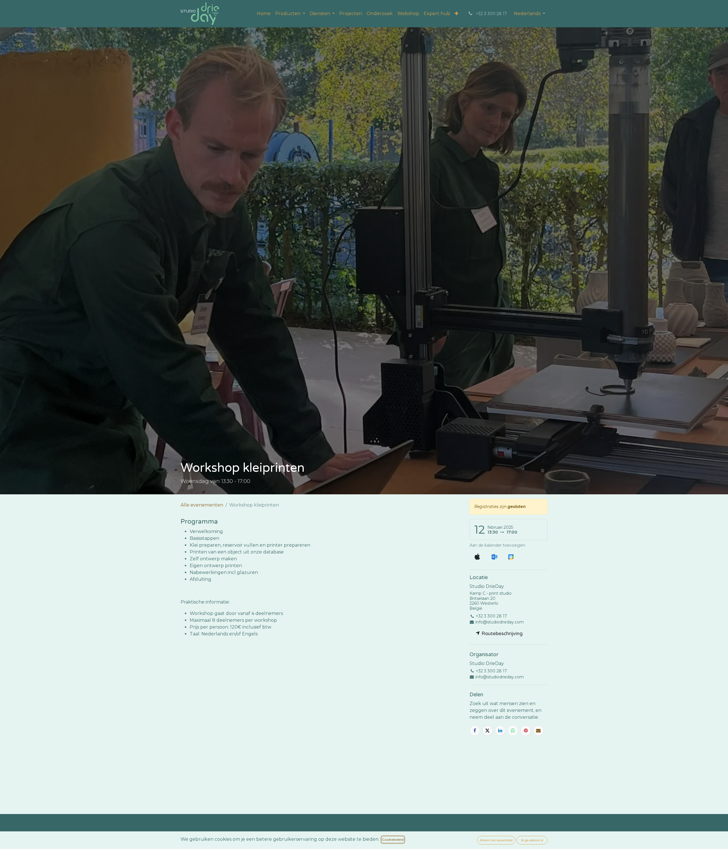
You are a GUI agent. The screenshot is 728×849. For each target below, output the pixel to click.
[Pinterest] (525, 730)
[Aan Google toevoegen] (511, 557)
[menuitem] (264, 13)
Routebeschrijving (501, 634)
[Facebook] (475, 730)
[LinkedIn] (500, 730)
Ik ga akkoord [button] (532, 840)
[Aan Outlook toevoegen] (494, 557)
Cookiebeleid (393, 840)
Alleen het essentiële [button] (496, 840)
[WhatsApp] (513, 730)
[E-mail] (538, 730)
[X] (487, 730)
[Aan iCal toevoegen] (477, 557)
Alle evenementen (202, 505)
